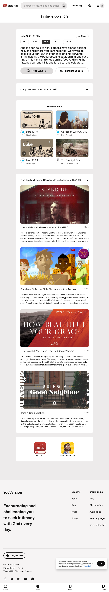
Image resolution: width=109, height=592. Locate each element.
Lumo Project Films (69, 163)
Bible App (40, 455)
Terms (20, 568)
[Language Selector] (90, 6)
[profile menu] (100, 6)
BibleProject (31, 135)
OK (101, 563)
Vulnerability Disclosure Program (17, 571)
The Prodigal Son (73, 159)
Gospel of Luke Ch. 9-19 (75, 131)
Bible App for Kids (67, 455)
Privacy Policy (9, 568)
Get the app (77, 5)
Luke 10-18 (35, 131)
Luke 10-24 (35, 159)
